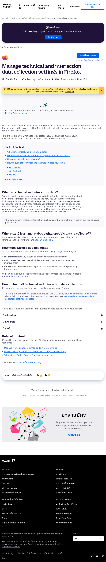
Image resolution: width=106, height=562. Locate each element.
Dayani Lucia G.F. (68, 395)
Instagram (103, 556)
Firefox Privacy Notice (16, 113)
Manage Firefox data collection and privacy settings (30, 348)
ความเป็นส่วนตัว (97, 60)
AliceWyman (24, 395)
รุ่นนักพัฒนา (7, 504)
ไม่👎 (47, 375)
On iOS (6, 328)
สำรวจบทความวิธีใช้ (27, 6)
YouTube (97, 556)
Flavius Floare (80, 395)
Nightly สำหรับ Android (13, 523)
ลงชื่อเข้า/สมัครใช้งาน (92, 6)
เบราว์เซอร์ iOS (63, 488)
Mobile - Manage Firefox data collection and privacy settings (35, 351)
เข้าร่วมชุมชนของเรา (11, 488)
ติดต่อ (4, 558)
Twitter (5, 483)
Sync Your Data (63, 518)
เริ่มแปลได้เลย (88, 89)
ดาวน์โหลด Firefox (88, 55)
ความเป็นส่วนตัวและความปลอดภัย (33, 18)
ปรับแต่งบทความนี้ (10, 47)
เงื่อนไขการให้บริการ (26, 553)
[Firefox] (5, 57)
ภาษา (75, 534)
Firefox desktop (64, 479)
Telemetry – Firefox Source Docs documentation (28, 355)
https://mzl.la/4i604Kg (30, 362)
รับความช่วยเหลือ (64, 523)
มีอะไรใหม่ (87, 60)
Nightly (5, 518)
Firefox (14, 18)
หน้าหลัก (5, 18)
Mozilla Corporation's (18, 534)
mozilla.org (7, 553)
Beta (4, 509)
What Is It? (61, 509)
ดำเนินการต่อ (53, 37)
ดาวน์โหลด (61, 474)
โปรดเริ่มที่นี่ (69, 92)
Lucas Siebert (56, 395)
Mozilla (8, 461)
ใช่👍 (39, 375)
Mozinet (33, 395)
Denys (47, 395)
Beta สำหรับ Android (12, 513)
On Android (9, 321)
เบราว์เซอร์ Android (65, 483)
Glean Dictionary (44, 240)
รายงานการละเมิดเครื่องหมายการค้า (19, 474)
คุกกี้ (60, 553)
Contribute (74, 6)
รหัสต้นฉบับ (7, 479)
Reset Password (64, 513)
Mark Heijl (40, 395)
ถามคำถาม (61, 6)
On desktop (9, 315)
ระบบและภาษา (78, 60)
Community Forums (43, 6)
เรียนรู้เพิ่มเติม (73, 435)
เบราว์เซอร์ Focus (64, 492)
